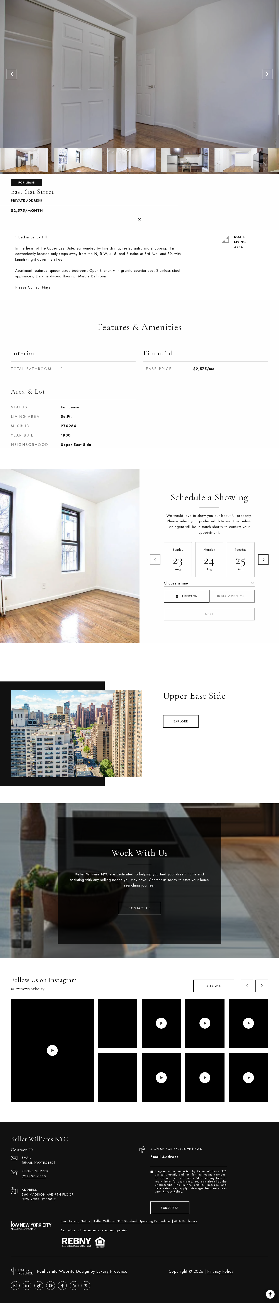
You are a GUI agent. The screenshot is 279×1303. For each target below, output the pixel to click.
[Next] (263, 559)
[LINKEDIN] (27, 1285)
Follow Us (214, 986)
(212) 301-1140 (34, 1176)
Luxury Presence (112, 1271)
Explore (181, 721)
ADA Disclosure (185, 1221)
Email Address (164, 1156)
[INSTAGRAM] (15, 1285)
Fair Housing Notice (75, 1221)
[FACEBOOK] (62, 1285)
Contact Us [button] (139, 908)
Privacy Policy (172, 1192)
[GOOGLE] (50, 1285)
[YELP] (74, 1285)
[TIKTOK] (38, 1285)
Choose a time (176, 583)
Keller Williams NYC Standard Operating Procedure (132, 1221)
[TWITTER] (86, 1285)
